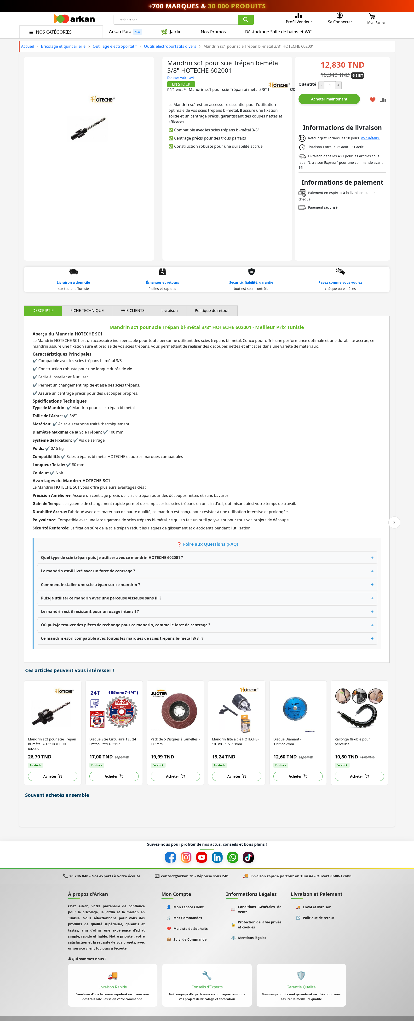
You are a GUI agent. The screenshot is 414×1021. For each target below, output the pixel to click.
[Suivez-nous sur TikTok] (248, 857)
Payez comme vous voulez (340, 282)
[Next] (394, 522)
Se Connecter (340, 21)
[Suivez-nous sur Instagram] (186, 857)
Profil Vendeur (299, 21)
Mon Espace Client (185, 907)
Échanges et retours (162, 282)
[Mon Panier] (372, 15)
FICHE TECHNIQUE (87, 310)
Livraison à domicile (73, 282)
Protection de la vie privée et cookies (256, 924)
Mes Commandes (184, 917)
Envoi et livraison (314, 907)
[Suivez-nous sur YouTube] (201, 857)
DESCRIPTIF (43, 310)
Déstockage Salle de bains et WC (278, 31)
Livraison (169, 310)
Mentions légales (248, 937)
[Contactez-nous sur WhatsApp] (232, 857)
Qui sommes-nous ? (87, 958)
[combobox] (184, 20)
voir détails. (370, 138)
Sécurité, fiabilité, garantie (251, 282)
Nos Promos (213, 31)
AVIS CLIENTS (132, 310)
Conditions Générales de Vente (256, 909)
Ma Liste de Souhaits (187, 928)
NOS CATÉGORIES (54, 32)
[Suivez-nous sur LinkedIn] (217, 857)
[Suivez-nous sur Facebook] (170, 857)
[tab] (43, 310)
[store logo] (74, 20)
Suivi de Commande (187, 939)
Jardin (176, 31)
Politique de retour (212, 310)
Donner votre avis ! (182, 77)
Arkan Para (120, 31)
